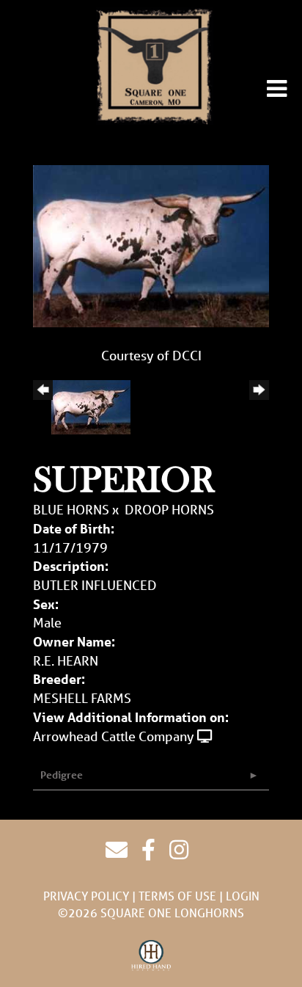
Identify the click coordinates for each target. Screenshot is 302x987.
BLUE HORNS (71, 509)
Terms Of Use (177, 895)
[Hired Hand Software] (151, 956)
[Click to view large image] (151, 244)
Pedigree (61, 775)
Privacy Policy (86, 895)
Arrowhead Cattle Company (113, 736)
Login (242, 895)
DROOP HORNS (169, 509)
